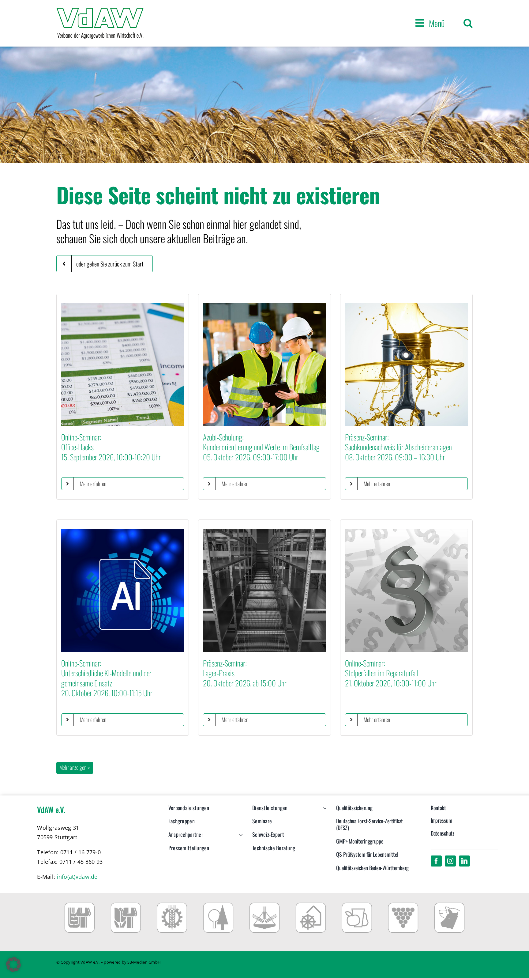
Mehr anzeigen (73, 767)
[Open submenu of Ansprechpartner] (239, 837)
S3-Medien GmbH (144, 962)
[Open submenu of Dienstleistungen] (323, 811)
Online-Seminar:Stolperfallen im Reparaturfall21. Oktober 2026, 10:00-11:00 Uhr (391, 673)
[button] (468, 23)
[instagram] (450, 861)
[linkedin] (464, 861)
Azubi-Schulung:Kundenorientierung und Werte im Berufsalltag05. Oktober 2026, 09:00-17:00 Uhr (261, 447)
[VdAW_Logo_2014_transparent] (100, 10)
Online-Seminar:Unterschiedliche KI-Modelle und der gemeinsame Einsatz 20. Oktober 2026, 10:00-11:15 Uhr (106, 678)
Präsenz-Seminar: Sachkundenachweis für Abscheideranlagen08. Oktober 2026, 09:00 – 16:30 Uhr (398, 447)
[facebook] (436, 861)
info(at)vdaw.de (77, 876)
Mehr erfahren (93, 484)
